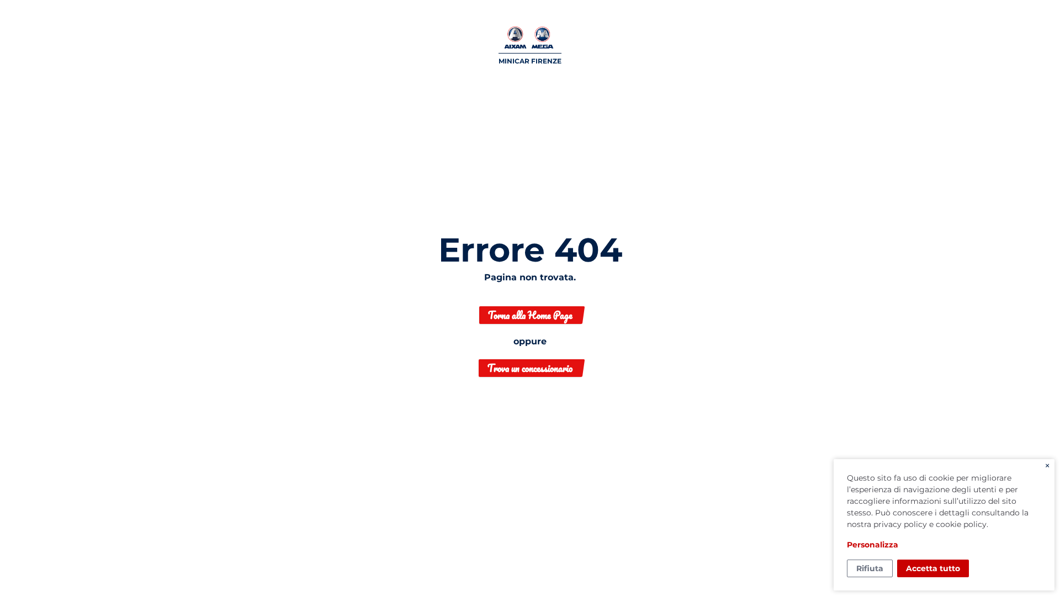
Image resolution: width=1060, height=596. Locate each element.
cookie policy (961, 524)
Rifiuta (869, 568)
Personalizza (872, 545)
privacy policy (900, 524)
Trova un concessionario (530, 368)
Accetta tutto (933, 568)
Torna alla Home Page (530, 315)
